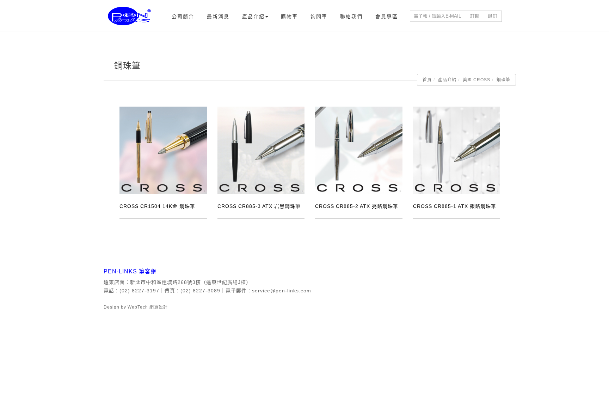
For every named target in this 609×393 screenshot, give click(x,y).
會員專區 (386, 16)
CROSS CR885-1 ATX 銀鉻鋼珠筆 (454, 206)
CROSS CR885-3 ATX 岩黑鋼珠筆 (259, 206)
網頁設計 (158, 307)
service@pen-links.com (281, 290)
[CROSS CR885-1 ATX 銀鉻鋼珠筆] (456, 150)
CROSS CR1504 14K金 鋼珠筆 (157, 206)
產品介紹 (253, 16)
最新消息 (218, 16)
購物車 (289, 16)
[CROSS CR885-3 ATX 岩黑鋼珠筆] (261, 150)
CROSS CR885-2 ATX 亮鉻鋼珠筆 (356, 206)
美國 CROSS (476, 79)
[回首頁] (129, 16)
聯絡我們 (351, 16)
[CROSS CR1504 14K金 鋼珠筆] (163, 150)
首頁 (427, 79)
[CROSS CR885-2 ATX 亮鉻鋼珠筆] (358, 150)
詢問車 (318, 16)
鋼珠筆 (503, 79)
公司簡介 (183, 16)
